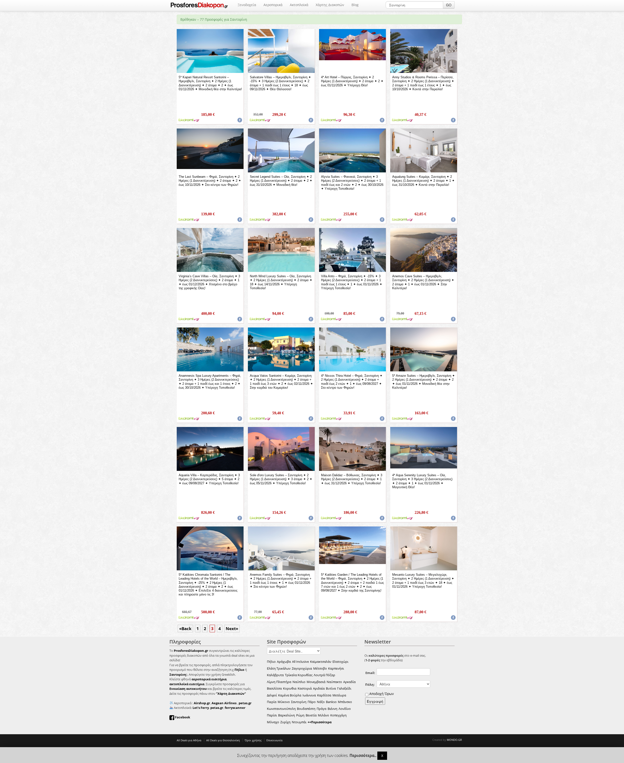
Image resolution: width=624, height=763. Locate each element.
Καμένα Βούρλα (289, 695)
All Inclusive (300, 661)
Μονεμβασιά (316, 682)
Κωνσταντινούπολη (281, 708)
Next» (232, 628)
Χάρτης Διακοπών (330, 4)
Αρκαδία (349, 682)
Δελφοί (272, 695)
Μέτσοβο (320, 668)
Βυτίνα (331, 688)
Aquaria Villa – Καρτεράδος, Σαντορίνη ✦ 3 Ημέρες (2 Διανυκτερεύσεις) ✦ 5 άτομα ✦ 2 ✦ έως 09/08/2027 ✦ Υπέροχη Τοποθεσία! (209, 479)
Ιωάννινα (309, 695)
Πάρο (312, 702)
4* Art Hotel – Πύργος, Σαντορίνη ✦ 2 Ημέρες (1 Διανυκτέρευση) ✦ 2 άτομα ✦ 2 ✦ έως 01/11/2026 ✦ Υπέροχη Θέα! (352, 81)
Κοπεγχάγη (338, 715)
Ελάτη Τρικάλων (279, 668)
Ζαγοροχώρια (302, 668)
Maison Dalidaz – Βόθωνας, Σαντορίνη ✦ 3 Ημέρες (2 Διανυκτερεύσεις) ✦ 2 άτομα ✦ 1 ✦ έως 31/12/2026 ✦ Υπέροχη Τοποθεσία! (351, 479)
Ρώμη (300, 715)
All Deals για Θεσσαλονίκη (223, 740)
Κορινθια (289, 688)
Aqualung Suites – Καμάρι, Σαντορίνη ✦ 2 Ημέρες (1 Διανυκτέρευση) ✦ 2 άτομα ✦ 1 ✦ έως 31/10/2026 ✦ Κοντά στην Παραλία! (423, 181)
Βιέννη (332, 708)
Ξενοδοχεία (247, 4)
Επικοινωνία (274, 740)
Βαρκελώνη (286, 715)
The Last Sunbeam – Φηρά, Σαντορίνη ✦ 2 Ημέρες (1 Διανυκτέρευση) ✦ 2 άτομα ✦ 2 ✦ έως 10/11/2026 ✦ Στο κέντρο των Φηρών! (210, 181)
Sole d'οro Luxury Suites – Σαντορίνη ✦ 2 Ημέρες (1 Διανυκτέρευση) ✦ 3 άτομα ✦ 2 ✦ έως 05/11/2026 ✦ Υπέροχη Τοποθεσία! (281, 479)
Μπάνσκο (345, 702)
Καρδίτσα (324, 695)
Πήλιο (271, 661)
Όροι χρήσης (253, 740)
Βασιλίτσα (274, 688)
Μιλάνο (323, 715)
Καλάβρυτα (275, 675)
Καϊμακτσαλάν (320, 661)
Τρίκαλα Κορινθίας (298, 675)
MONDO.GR (454, 740)
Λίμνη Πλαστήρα (279, 682)
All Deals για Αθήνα (189, 740)
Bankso (331, 702)
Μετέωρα (339, 695)
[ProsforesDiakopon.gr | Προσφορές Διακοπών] (199, 5)
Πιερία (271, 702)
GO (448, 4)
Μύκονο (284, 702)
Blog (355, 4)
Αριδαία (319, 688)
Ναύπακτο (334, 682)
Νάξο (321, 702)
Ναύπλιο (298, 682)
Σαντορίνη (298, 702)
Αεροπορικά (273, 4)
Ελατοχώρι (340, 661)
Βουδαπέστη (306, 708)
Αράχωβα (284, 661)
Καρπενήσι (336, 668)
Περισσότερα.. (363, 755)
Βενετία (311, 715)
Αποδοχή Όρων (381, 693)
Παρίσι (272, 715)
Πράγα (321, 708)
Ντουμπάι (299, 722)
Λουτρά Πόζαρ (324, 675)
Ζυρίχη (285, 722)
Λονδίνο (345, 708)
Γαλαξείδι (344, 688)
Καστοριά (305, 688)
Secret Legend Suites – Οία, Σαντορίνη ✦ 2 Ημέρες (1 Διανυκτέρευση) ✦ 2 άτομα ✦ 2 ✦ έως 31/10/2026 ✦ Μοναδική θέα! (281, 181)
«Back (185, 628)
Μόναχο (273, 722)
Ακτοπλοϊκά (299, 4)
